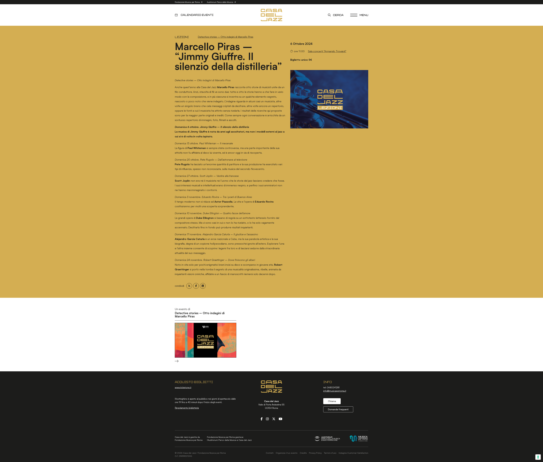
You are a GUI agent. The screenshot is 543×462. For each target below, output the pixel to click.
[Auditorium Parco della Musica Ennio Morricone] (327, 438)
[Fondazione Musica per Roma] (358, 438)
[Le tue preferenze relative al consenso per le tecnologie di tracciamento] (538, 457)
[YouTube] (280, 419)
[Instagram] (267, 419)
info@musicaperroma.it (334, 390)
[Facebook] (262, 419)
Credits (303, 453)
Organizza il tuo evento (287, 453)
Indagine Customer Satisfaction (353, 453)
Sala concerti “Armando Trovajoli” (327, 51)
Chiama (332, 401)
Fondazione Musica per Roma (187, 2)
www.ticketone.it (183, 387)
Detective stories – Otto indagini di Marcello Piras (225, 36)
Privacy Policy (315, 453)
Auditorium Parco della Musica (220, 2)
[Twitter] (273, 419)
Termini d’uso (330, 453)
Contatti (269, 453)
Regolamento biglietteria (187, 407)
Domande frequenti (338, 409)
